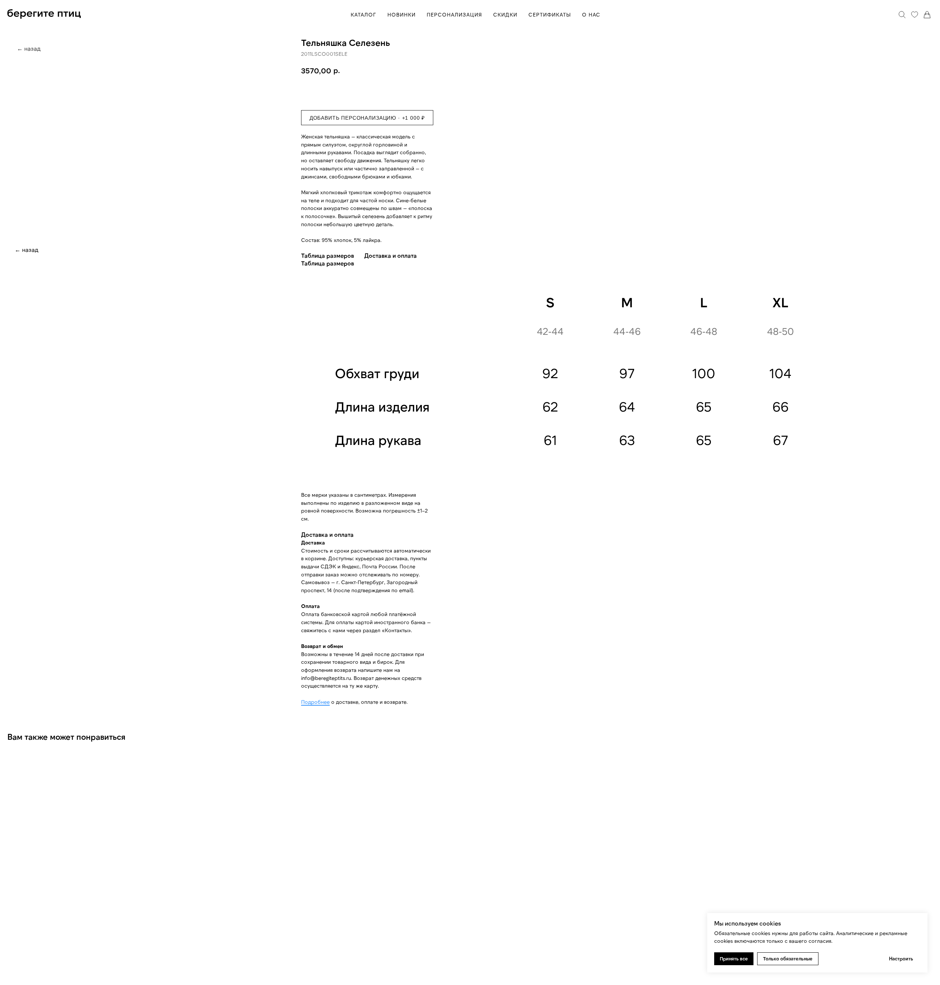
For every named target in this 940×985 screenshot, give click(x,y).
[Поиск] (902, 14)
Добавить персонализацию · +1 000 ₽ (367, 118)
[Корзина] (927, 14)
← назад (27, 249)
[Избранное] (914, 14)
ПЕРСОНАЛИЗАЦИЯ (454, 14)
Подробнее (315, 702)
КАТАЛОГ (363, 14)
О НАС (591, 14)
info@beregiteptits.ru (326, 678)
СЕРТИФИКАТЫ (549, 14)
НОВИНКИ (401, 14)
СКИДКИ (505, 14)
